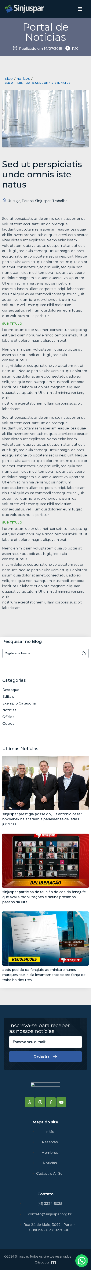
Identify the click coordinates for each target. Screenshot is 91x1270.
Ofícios (8, 717)
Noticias (9, 710)
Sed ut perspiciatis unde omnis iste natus (37, 82)
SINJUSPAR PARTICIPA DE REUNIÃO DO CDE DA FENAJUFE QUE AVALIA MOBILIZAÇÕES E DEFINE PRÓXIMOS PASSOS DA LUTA (44, 897)
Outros (8, 724)
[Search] (84, 653)
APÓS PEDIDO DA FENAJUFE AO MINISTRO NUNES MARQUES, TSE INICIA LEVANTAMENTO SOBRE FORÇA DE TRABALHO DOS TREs (43, 975)
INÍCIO (9, 78)
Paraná (28, 201)
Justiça (14, 201)
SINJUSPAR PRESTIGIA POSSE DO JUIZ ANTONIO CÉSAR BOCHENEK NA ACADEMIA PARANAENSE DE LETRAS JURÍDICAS (42, 819)
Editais (8, 697)
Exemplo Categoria (19, 703)
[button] (81, 1260)
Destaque (10, 690)
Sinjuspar (43, 201)
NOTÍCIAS (23, 78)
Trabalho (60, 201)
